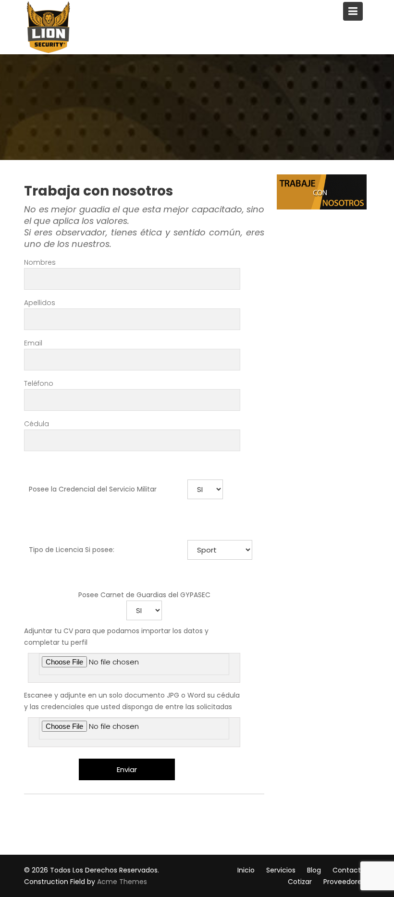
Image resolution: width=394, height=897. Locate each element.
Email (33, 343)
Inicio (246, 870)
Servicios (281, 870)
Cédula (36, 424)
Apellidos (39, 302)
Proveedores (344, 881)
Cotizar (300, 881)
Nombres (40, 262)
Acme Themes (122, 881)
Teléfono (38, 383)
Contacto (348, 870)
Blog (314, 870)
